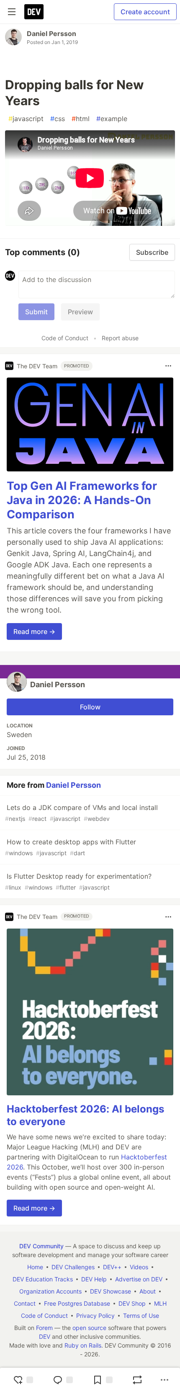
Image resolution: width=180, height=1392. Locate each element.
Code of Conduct (64, 338)
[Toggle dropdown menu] (168, 366)
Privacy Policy (95, 1315)
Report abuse (120, 338)
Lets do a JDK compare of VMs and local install (81, 812)
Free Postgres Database (77, 1303)
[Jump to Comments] (63, 1380)
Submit (36, 312)
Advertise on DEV (138, 1279)
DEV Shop (132, 1303)
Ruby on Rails (82, 1345)
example (111, 118)
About (147, 1291)
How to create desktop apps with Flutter (70, 847)
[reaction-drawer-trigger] (23, 1380)
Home (35, 1266)
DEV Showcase (110, 1291)
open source (89, 1327)
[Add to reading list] (102, 1380)
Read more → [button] (34, 631)
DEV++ (112, 1266)
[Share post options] (164, 1379)
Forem (44, 1327)
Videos (139, 1266)
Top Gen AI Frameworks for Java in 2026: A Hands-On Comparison (82, 500)
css (57, 118)
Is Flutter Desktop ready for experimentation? (78, 881)
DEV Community (41, 1246)
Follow (90, 707)
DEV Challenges (73, 1266)
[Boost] (137, 1380)
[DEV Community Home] (33, 11)
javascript (26, 118)
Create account (145, 12)
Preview (80, 312)
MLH (160, 1303)
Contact (25, 1303)
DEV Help (94, 1279)
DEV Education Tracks (43, 1279)
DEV (44, 1336)
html (81, 118)
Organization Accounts (50, 1291)
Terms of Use (141, 1315)
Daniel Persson (51, 33)
